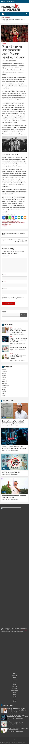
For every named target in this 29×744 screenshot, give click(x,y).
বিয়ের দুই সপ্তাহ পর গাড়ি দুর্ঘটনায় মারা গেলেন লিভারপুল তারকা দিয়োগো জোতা (13, 223)
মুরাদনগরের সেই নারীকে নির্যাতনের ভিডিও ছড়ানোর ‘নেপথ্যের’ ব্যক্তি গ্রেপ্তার (14, 240)
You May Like (8, 401)
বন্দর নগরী (4, 381)
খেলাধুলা (4, 43)
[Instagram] (13, 217)
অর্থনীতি (4, 369)
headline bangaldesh (7, 221)
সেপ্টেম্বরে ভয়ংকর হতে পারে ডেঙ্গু (18, 348)
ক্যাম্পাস (4, 375)
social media (23, 630)
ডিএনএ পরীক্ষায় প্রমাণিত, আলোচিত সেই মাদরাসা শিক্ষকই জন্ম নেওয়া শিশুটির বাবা (18, 330)
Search (4, 311)
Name (4, 275)
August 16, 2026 (14, 360)
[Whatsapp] (10, 217)
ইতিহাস (4, 373)
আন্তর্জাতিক (4, 371)
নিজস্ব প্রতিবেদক (12, 61)
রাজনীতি (11, 353)
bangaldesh (8, 219)
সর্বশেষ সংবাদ (8, 325)
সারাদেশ (4, 395)
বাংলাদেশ (4, 383)
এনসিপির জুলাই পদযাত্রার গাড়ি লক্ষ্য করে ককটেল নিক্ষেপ (14, 234)
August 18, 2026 (14, 349)
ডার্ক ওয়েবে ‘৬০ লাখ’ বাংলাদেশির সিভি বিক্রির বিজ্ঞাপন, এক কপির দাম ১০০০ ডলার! (18, 340)
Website (4, 288)
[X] (6, 217)
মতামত (3, 389)
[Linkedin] (22, 217)
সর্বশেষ (11, 327)
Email (4, 282)
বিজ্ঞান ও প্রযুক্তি (5, 385)
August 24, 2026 (14, 334)
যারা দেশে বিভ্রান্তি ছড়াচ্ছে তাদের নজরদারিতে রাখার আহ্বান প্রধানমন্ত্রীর (18, 356)
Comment (5, 256)
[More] (25, 217)
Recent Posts (8, 705)
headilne (14, 219)
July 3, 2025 (5, 61)
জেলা (3, 379)
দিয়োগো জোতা (16, 221)
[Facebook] (3, 217)
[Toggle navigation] (3, 14)
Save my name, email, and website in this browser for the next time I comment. (13, 298)
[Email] (19, 217)
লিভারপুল (5, 226)
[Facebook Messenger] (16, 217)
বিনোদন (4, 387)
